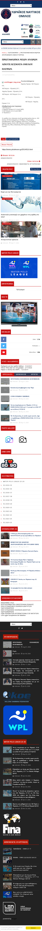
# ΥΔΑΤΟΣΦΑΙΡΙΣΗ (13, 139)
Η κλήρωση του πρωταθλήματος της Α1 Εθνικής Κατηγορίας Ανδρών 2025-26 (25, 885)
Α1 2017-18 (7, 496)
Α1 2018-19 (7, 500)
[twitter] (21, 2)
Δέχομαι (33, 928)
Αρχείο (34, 374)
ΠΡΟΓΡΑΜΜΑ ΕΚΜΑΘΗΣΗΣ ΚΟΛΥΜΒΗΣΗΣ (25, 379)
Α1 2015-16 (7, 489)
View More (36, 169)
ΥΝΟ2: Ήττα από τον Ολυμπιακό (12, 368)
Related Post (8, 169)
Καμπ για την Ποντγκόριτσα (11, 192)
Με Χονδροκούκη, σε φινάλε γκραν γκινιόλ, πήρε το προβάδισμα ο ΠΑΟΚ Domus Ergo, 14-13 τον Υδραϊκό (25, 418)
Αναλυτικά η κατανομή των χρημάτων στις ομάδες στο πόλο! (20, 216)
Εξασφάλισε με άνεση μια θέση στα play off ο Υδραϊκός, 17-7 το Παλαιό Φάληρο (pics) (26, 771)
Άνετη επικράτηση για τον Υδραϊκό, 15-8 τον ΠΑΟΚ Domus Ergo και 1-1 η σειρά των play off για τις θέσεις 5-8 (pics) (26, 407)
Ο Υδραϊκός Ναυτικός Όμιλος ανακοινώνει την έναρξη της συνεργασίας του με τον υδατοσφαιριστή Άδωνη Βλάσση (26, 682)
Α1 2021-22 (7, 511)
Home (4, 53)
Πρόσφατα (7, 374)
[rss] (24, 2)
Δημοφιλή (21, 374)
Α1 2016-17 (7, 493)
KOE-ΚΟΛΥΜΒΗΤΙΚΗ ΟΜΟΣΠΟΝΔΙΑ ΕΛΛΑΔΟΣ (17, 604)
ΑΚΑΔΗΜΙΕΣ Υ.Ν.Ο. (7, 603)
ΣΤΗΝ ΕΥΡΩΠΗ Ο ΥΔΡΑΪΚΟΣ (20, 396)
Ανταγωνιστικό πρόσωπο (9, 240)
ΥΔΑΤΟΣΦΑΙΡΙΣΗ (13, 53)
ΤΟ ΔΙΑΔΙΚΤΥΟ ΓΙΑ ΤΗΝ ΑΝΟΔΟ (21, 588)
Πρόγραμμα (20, 290)
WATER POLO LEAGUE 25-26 (14, 481)
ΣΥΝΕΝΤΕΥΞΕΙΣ (7, 223)
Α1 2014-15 (7, 485)
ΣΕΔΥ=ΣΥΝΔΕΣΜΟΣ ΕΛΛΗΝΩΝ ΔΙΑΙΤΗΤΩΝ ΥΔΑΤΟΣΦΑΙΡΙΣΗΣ (16, 607)
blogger (14, 919)
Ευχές (14, 651)
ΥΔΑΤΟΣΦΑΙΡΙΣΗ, (9, 75)
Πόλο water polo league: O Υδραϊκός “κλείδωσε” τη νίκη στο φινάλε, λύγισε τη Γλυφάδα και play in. (26, 782)
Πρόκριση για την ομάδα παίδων (12, 366)
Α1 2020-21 (7, 507)
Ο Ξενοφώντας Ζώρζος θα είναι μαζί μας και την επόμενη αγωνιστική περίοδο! (25, 868)
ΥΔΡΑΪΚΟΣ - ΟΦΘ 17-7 (22, 849)
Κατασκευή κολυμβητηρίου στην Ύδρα (22, 388)
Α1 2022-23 (7, 515)
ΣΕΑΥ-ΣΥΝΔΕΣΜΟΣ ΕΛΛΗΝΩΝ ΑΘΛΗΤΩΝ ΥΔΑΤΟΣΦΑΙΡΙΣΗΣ (15, 611)
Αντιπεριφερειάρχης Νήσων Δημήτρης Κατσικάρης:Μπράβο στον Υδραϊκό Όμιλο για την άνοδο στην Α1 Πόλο (25, 562)
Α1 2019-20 (7, 504)
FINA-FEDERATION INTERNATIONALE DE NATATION (20, 613)
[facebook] (17, 2)
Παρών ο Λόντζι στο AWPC (10, 370)
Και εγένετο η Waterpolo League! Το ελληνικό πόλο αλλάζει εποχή (23, 894)
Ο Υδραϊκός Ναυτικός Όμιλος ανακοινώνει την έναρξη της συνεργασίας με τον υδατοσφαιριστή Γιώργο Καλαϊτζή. (26, 671)
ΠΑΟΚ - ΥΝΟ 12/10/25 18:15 (24, 857)
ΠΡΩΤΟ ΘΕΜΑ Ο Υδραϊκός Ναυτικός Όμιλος (24, 551)
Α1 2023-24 (7, 519)
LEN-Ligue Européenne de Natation (13, 615)
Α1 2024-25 (7, 522)
